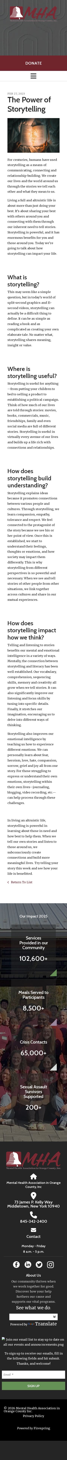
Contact (33, 1236)
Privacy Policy (33, 1416)
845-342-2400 (33, 1221)
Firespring (42, 1428)
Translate (46, 1324)
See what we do (33, 1308)
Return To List (21, 882)
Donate (33, 63)
